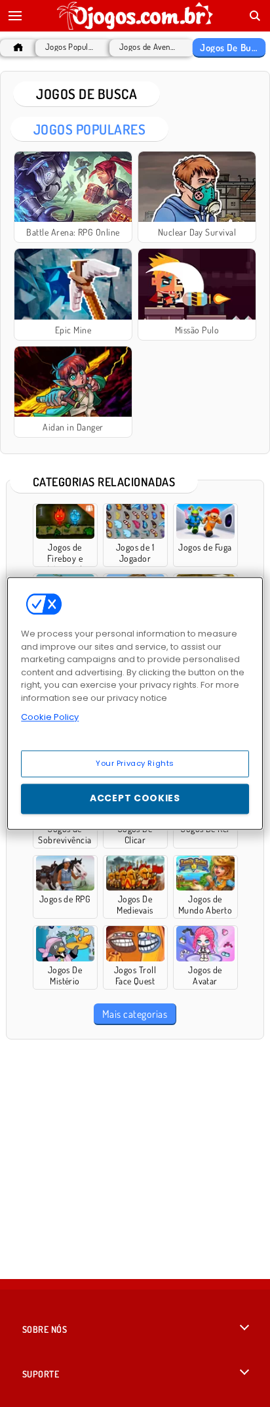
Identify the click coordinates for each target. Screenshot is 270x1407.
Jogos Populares (71, 47)
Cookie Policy (50, 717)
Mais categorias (134, 1013)
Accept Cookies (135, 798)
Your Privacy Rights (135, 763)
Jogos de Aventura (148, 47)
